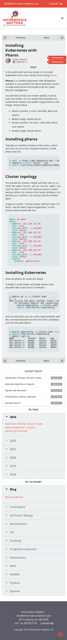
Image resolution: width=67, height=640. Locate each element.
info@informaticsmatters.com (21, 3)
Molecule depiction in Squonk (33, 384)
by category (33, 482)
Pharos (53, 75)
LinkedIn (54, 3)
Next (46, 37)
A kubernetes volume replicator (33, 396)
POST (33, 67)
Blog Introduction (14, 497)
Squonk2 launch (33, 402)
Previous (20, 37)
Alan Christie (20, 59)
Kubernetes (57, 62)
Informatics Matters (33, 612)
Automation (58, 57)
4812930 (43, 619)
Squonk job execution (33, 390)
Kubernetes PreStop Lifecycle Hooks (33, 377)
